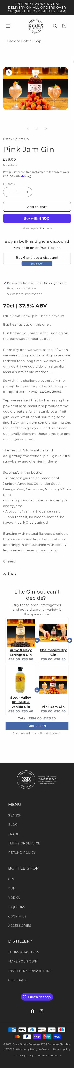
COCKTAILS (17, 916)
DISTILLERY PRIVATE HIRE (30, 971)
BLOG (12, 825)
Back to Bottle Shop (24, 41)
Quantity (9, 184)
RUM (12, 888)
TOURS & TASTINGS (23, 952)
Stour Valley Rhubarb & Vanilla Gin (20, 702)
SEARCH (15, 815)
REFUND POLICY (22, 853)
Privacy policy (25, 1055)
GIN (11, 879)
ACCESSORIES (19, 926)
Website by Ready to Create (32, 1049)
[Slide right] (46, 128)
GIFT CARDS (18, 980)
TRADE (13, 834)
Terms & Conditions (49, 1055)
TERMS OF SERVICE (24, 843)
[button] (8, 25)
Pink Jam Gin (53, 707)
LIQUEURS (16, 907)
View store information (25, 294)
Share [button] (12, 573)
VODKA (14, 898)
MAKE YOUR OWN (23, 961)
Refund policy (61, 1049)
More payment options (37, 228)
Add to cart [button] (37, 726)
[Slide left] (27, 128)
